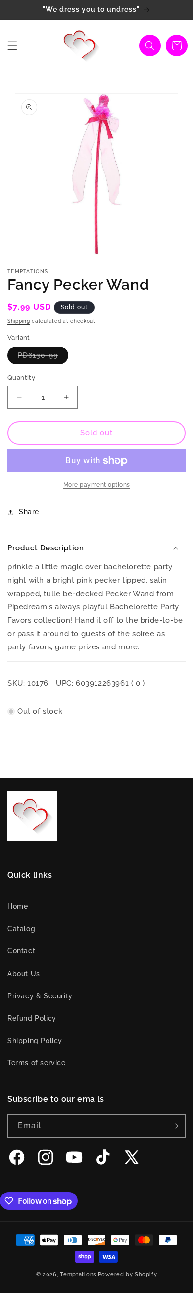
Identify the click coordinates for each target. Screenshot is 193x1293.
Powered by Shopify (127, 1274)
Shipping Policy (34, 1040)
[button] (12, 45)
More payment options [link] (96, 484)
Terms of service (36, 1063)
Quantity (21, 377)
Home (17, 906)
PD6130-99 (43, 357)
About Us (23, 974)
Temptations (78, 1274)
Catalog (21, 929)
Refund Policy (31, 1018)
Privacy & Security (40, 996)
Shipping (18, 321)
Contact (21, 951)
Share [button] (29, 512)
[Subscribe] (174, 1126)
